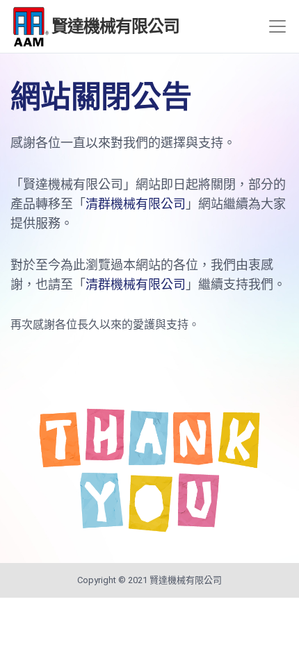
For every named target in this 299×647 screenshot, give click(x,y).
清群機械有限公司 (136, 203)
